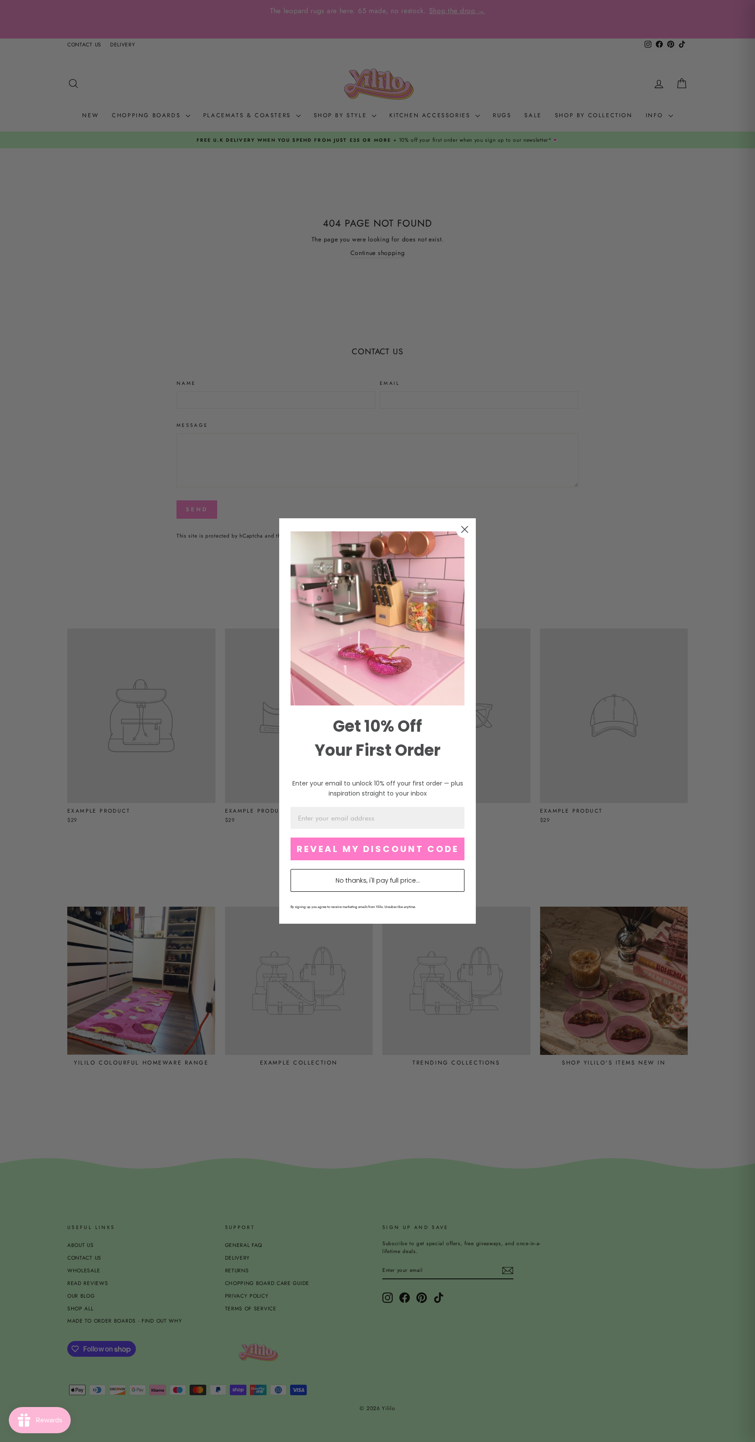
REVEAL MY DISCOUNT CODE (378, 849)
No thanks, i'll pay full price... (378, 880)
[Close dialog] (464, 529)
